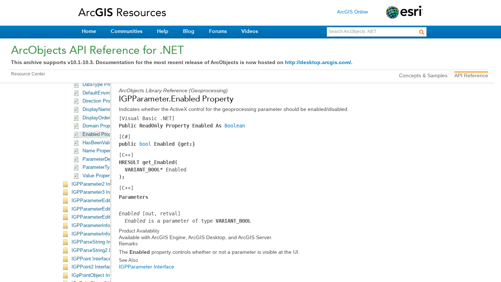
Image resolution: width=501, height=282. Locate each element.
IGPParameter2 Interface (98, 184)
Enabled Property (101, 134)
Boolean (234, 126)
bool (145, 144)
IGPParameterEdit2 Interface (102, 209)
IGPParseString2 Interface (100, 250)
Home (89, 31)
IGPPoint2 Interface (93, 267)
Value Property (98, 175)
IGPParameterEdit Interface (101, 200)
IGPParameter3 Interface (98, 192)
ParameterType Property (108, 167)
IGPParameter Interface (146, 267)
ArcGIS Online (352, 12)
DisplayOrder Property (106, 117)
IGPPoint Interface (91, 258)
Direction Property (102, 101)
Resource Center (28, 74)
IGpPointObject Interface (98, 275)
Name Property (98, 150)
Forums (218, 31)
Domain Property (100, 126)
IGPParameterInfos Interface (102, 234)
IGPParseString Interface (98, 242)
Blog (188, 31)
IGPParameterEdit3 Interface (102, 217)
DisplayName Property (106, 109)
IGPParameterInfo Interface (101, 225)
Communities (126, 31)
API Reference (471, 75)
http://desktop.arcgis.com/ (318, 62)
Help (162, 31)
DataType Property (102, 84)
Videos (249, 31)
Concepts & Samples (423, 75)
